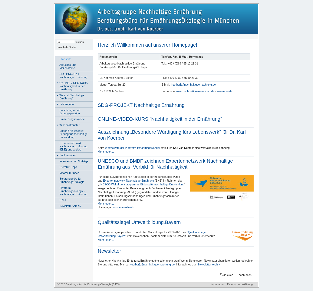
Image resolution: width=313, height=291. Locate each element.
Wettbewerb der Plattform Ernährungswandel (132, 147)
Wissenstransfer (69, 125)
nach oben (245, 275)
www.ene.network (123, 207)
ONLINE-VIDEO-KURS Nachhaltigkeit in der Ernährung (73, 86)
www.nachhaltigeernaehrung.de (195, 91)
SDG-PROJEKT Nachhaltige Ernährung (141, 105)
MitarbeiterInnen (69, 173)
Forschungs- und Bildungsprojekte (69, 112)
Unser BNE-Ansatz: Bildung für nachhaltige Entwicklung (73, 134)
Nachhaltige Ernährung (82, 18)
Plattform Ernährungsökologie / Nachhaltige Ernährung (73, 191)
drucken (228, 275)
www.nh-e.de (224, 91)
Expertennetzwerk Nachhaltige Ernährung (128, 180)
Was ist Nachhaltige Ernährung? (71, 97)
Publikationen (67, 155)
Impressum (217, 284)
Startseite (65, 59)
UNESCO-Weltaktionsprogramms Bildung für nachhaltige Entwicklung (141, 184)
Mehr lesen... (106, 151)
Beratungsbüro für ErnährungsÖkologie (71, 180)
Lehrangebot (67, 104)
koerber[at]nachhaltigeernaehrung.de (193, 84)
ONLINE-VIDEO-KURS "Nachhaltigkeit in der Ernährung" (160, 119)
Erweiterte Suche (66, 47)
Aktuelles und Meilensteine (67, 66)
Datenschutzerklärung (240, 284)
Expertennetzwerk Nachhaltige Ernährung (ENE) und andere (73, 146)
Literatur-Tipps (68, 167)
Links (62, 200)
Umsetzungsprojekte (72, 119)
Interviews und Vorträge (73, 161)
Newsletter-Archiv (209, 264)
